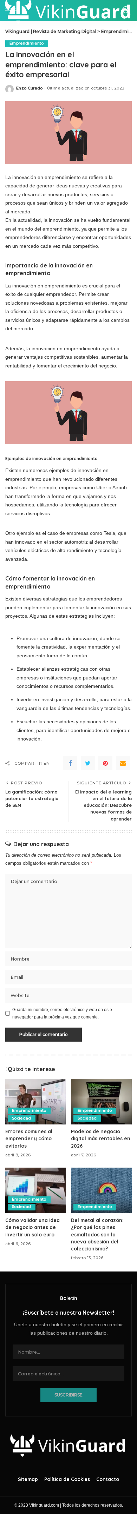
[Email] (123, 763)
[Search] (125, 10)
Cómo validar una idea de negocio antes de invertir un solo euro (32, 1227)
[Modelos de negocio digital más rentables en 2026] (101, 1101)
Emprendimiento (26, 43)
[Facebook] (70, 763)
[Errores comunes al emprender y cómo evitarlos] (35, 1101)
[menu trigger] (14, 10)
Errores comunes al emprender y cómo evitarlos (28, 1138)
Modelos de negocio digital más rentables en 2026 (100, 1138)
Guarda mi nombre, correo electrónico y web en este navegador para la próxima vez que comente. (62, 1013)
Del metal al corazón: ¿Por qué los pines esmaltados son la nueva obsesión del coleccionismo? (97, 1234)
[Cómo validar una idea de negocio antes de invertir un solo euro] (35, 1190)
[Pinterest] (105, 763)
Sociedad (21, 1118)
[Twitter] (88, 763)
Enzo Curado (29, 88)
